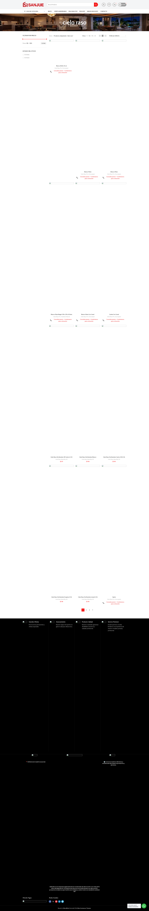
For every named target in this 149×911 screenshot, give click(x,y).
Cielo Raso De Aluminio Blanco (87, 457)
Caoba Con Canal (114, 314)
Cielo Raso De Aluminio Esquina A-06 (61, 597)
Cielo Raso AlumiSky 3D (61, 459)
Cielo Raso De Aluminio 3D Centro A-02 (61, 457)
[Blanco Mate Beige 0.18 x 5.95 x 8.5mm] (61, 247)
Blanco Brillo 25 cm (61, 66)
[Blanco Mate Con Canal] (88, 247)
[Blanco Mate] (88, 105)
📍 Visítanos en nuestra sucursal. (36, 762)
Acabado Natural (65, 316)
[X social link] (53, 901)
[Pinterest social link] (56, 901)
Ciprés (114, 597)
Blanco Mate (87, 172)
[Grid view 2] (100, 36)
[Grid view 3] (102, 36)
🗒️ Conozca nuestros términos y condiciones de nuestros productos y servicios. (113, 763)
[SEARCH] (96, 5)
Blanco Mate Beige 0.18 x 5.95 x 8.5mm (61, 314)
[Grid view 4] (105, 36)
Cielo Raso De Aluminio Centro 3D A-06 (114, 457)
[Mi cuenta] (103, 4)
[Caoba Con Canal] (114, 247)
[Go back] (60, 22)
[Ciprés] (114, 530)
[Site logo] (33, 4)
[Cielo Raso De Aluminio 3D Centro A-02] (61, 390)
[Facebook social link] (50, 901)
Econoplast (65, 68)
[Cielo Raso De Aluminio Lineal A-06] (88, 530)
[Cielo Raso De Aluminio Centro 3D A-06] (114, 390)
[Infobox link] (35, 686)
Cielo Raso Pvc (58, 68)
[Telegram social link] (62, 901)
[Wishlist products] (109, 4)
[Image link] (35, 901)
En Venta (27, 54)
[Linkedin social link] (59, 901)
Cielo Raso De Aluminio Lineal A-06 (88, 597)
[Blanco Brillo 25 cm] (61, 52)
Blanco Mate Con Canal (87, 314)
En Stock (27, 57)
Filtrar (43, 43)
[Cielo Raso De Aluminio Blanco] (88, 390)
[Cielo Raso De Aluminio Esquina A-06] (61, 530)
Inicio (50, 36)
